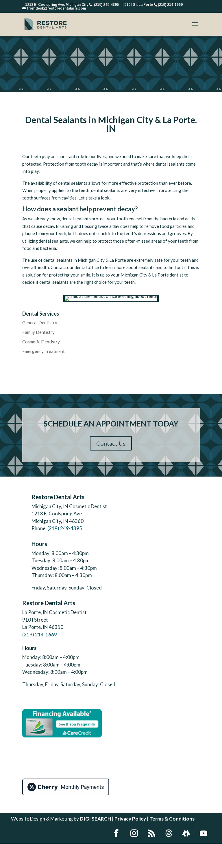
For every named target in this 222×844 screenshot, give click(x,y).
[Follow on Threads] (168, 833)
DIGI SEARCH (95, 819)
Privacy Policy (130, 819)
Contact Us (110, 443)
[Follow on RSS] (151, 833)
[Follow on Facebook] (116, 833)
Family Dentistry (38, 332)
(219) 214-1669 (39, 634)
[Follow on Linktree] (186, 833)
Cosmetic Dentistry (41, 341)
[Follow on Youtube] (203, 833)
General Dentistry (39, 322)
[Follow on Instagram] (134, 833)
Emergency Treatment (43, 351)
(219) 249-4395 (64, 528)
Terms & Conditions (172, 819)
